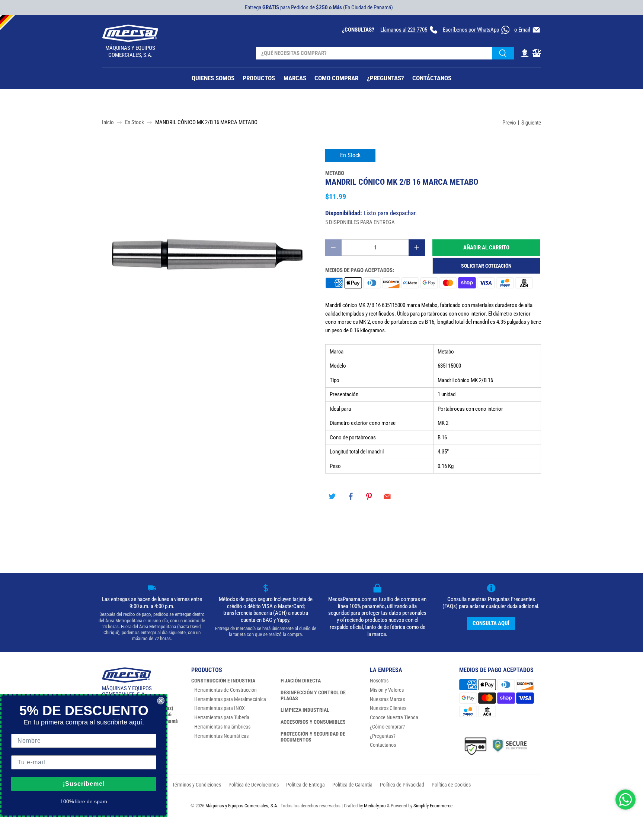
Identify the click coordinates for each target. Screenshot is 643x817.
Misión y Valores (387, 690)
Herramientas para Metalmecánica (230, 699)
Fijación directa (301, 681)
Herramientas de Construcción (225, 690)
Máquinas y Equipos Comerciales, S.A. (241, 805)
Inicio (108, 122)
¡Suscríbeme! (84, 784)
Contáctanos (383, 745)
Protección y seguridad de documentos (313, 737)
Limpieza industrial (305, 710)
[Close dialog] (160, 700)
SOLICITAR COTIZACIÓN (486, 266)
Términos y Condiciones (196, 785)
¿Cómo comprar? (387, 727)
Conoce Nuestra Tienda (394, 717)
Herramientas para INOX (219, 708)
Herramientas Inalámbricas (222, 727)
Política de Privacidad (402, 785)
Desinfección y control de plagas (313, 695)
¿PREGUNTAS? (385, 78)
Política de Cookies (451, 785)
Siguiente (531, 122)
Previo (509, 122)
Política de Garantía (352, 785)
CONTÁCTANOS (431, 78)
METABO (334, 173)
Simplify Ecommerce (432, 805)
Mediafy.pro (375, 805)
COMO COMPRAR (336, 78)
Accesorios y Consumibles (313, 722)
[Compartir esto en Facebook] (350, 496)
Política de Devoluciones (253, 785)
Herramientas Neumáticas (221, 736)
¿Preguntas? (383, 736)
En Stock (134, 122)
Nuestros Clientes (388, 708)
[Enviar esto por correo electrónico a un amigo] (387, 496)
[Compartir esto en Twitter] (332, 496)
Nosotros (379, 681)
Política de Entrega (305, 785)
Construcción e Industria (223, 681)
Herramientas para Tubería (221, 717)
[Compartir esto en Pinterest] (369, 496)
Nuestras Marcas (387, 699)
